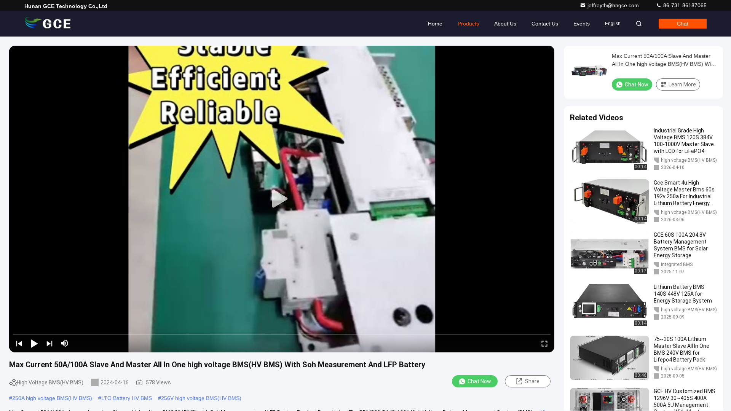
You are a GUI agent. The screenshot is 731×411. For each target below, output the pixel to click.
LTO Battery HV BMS (126, 398)
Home (435, 24)
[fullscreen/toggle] (544, 343)
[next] (49, 343)
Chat (682, 24)
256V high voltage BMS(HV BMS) (201, 398)
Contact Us (544, 24)
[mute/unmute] (64, 343)
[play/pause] (34, 343)
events (581, 24)
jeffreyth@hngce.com (613, 5)
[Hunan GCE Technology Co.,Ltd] (48, 23)
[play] (281, 199)
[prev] (19, 343)
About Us (505, 24)
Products (468, 24)
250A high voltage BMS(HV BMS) (52, 398)
